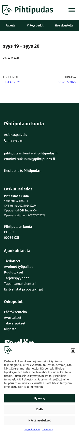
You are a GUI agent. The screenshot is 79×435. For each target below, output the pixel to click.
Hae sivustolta (64, 25)
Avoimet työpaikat (18, 266)
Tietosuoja (47, 429)
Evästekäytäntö (32, 429)
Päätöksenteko (15, 311)
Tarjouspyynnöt (16, 278)
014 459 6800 (15, 141)
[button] (73, 351)
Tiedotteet (12, 261)
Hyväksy (39, 398)
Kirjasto (10, 328)
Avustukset (12, 317)
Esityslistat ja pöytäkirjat (23, 289)
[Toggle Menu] (71, 10)
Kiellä (39, 409)
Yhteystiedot (35, 25)
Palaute (10, 25)
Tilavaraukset (14, 323)
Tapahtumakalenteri (20, 283)
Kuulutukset (13, 272)
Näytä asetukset (39, 420)
